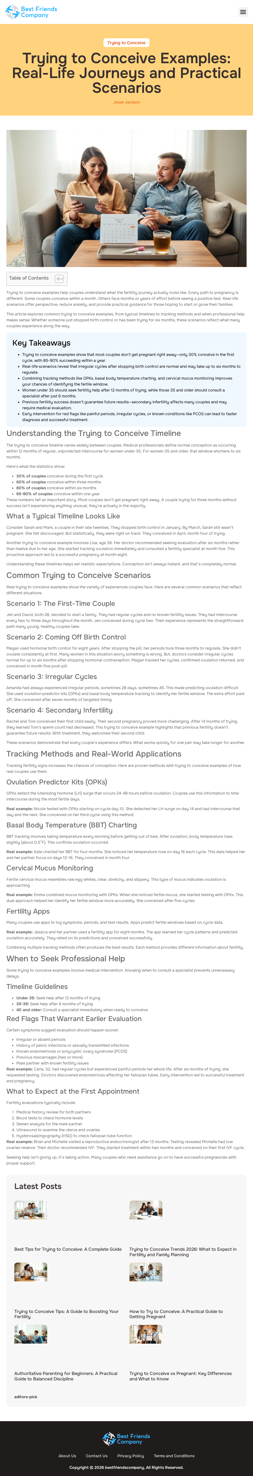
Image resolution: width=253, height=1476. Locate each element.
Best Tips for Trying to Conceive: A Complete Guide (68, 1249)
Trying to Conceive (126, 42)
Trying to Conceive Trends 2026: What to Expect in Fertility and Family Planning (183, 1252)
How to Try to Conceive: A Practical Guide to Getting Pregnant (176, 1314)
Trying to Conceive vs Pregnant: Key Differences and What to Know (180, 1376)
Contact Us (96, 1455)
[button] (243, 12)
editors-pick (25, 1396)
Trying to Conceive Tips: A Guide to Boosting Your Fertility (66, 1314)
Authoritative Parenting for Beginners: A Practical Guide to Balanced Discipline (65, 1376)
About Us (67, 1455)
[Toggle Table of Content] (56, 279)
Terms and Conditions (174, 1455)
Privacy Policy (130, 1455)
